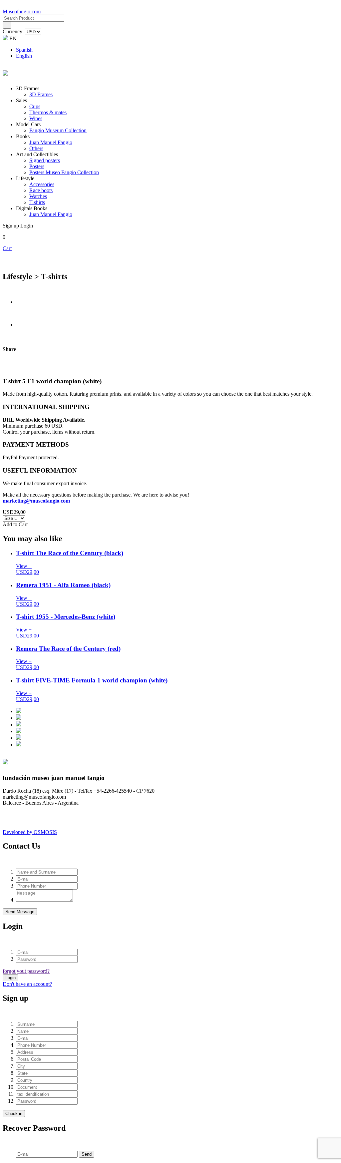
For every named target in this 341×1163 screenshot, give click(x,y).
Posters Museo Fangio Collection (64, 172)
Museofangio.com (22, 11)
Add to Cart (15, 524)
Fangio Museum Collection (58, 130)
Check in (13, 1113)
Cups (34, 106)
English (24, 56)
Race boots (41, 190)
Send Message (19, 911)
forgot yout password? (26, 971)
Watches (38, 196)
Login (10, 977)
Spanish (24, 50)
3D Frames (41, 94)
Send (87, 1154)
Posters (36, 166)
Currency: (14, 31)
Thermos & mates (48, 112)
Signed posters (44, 160)
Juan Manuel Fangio (50, 142)
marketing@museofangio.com (36, 501)
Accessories (41, 184)
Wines (35, 118)
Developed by (30, 832)
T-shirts (37, 202)
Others (36, 148)
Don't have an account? (27, 984)
